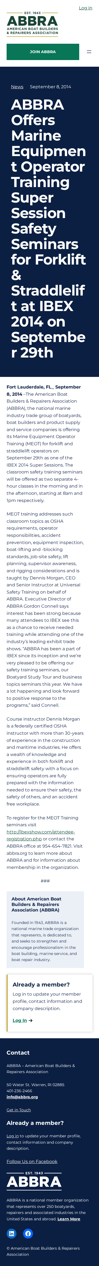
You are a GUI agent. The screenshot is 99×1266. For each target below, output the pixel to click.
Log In (20, 1020)
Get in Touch (19, 1109)
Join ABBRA (43, 51)
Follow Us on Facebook (32, 1161)
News (17, 86)
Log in (85, 8)
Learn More (68, 1218)
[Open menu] (89, 51)
